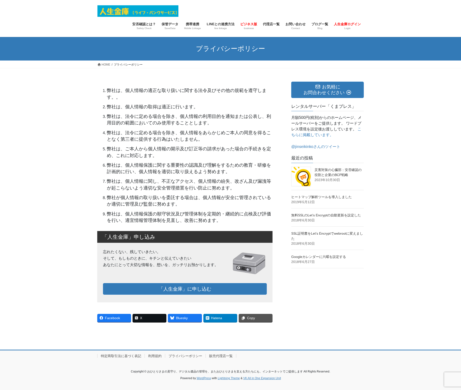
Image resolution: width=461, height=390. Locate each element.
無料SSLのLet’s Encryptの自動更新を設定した (326, 215)
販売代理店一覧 (221, 356)
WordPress (204, 378)
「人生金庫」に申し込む (184, 289)
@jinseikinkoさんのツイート (315, 147)
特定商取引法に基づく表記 (121, 356)
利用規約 (155, 356)
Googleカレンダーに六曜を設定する (318, 257)
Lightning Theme (229, 378)
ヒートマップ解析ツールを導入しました (321, 197)
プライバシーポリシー (185, 356)
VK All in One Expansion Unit (262, 378)
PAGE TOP (446, 374)
